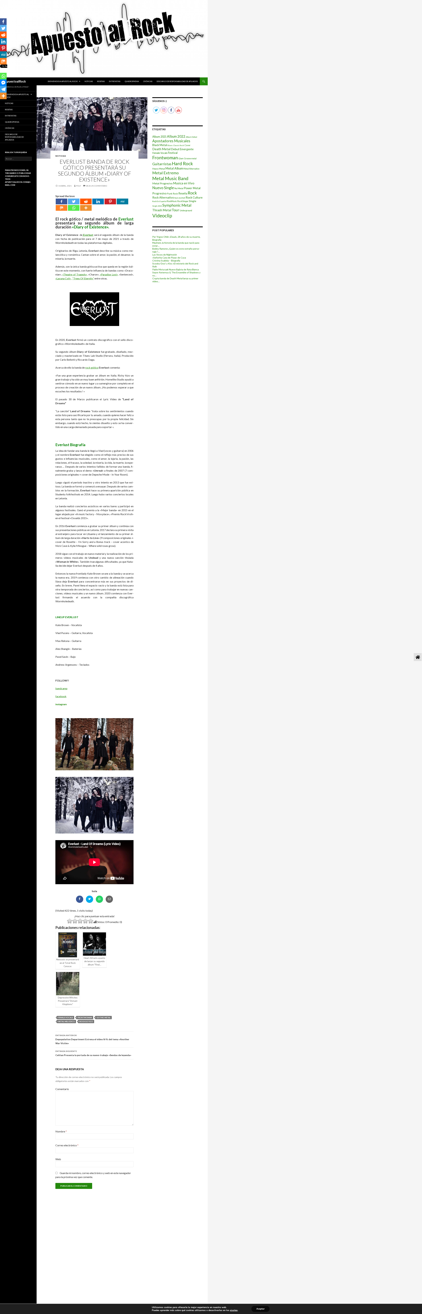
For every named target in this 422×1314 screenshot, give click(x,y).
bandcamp (61, 688)
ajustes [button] (234, 1310)
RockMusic (172, 201)
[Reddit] (86, 201)
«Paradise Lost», (109, 274)
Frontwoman (85, 1017)
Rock (192, 192)
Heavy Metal (158, 168)
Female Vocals (65, 1017)
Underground (186, 210)
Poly (78, 186)
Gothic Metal (104, 1017)
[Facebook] (61, 201)
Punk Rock (172, 193)
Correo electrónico (66, 1145)
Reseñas (101, 81)
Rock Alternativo (163, 197)
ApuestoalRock (15, 81)
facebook (60, 696)
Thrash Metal (161, 210)
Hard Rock (182, 163)
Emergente (187, 149)
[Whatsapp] (73, 208)
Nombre (61, 1131)
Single (192, 201)
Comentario (62, 1089)
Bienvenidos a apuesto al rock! (63, 81)
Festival (173, 152)
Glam (180, 158)
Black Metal (159, 145)
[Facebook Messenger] (3, 82)
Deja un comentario (96, 186)
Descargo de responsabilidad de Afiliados (177, 81)
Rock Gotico (86, 1021)
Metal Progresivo (162, 183)
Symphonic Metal (176, 205)
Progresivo (159, 193)
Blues (170, 145)
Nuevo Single (163, 188)
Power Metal (192, 188)
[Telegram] (3, 89)
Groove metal (190, 158)
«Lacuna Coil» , (63, 278)
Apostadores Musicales (171, 141)
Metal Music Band (170, 178)
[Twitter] (73, 201)
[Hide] (1, 102)
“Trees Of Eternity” (83, 278)
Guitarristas (161, 164)
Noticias (89, 81)
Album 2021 (159, 136)
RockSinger (182, 201)
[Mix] (61, 208)
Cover (187, 145)
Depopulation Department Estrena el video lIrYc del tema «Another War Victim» (92, 1039)
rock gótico (91, 367)
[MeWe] (122, 201)
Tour (175, 210)
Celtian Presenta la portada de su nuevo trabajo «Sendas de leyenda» (93, 1053)
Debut (175, 149)
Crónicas (147, 81)
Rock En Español (159, 201)
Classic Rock (178, 145)
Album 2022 (176, 136)
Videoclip (162, 215)
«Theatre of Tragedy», (75, 274)
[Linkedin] (98, 201)
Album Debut (191, 137)
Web (58, 1159)
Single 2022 (157, 206)
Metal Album (174, 168)
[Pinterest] (110, 201)
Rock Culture (194, 197)
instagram (61, 704)
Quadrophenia (132, 81)
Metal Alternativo (191, 169)
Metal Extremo (165, 172)
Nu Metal (178, 188)
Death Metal (161, 149)
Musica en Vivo (183, 183)
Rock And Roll (179, 198)
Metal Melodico (66, 1021)
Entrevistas (114, 81)
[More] (86, 208)
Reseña (182, 193)
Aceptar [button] (260, 1308)
